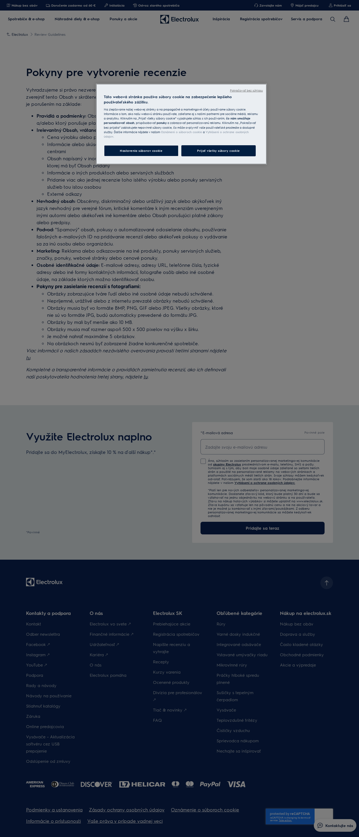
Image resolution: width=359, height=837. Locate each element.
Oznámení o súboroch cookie (181, 132)
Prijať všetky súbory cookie (218, 151)
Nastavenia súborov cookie (141, 151)
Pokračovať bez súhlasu (246, 90)
